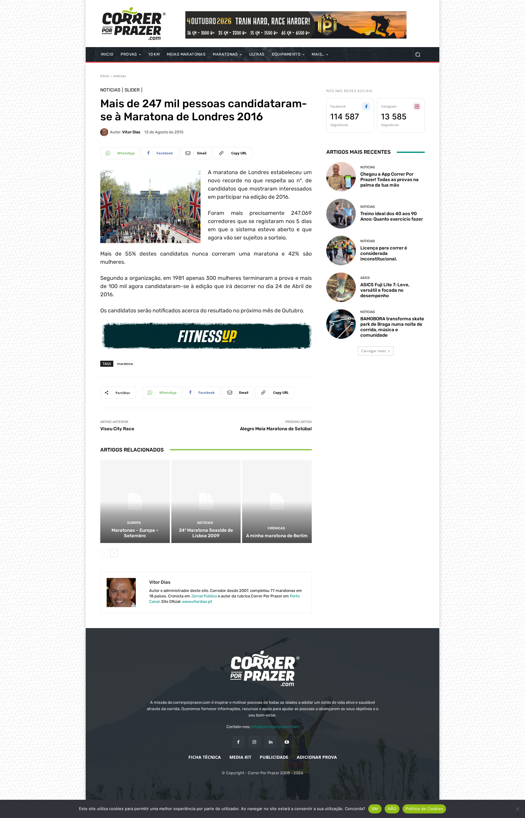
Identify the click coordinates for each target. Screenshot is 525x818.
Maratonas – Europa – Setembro (135, 533)
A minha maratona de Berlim (277, 535)
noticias (119, 75)
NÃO (392, 808)
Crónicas (276, 528)
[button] (417, 54)
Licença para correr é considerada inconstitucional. (383, 253)
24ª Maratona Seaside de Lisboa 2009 (206, 533)
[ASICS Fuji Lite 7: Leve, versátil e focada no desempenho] (341, 287)
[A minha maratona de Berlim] (277, 501)
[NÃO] (517, 809)
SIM (375, 808)
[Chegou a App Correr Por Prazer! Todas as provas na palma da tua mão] (341, 176)
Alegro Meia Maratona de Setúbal (276, 428)
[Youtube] (287, 742)
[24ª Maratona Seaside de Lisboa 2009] (206, 501)
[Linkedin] (270, 742)
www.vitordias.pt (197, 601)
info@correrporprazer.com (275, 726)
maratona (125, 363)
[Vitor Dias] (105, 132)
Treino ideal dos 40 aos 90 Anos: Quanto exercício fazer (391, 216)
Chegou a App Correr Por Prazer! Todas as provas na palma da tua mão (389, 179)
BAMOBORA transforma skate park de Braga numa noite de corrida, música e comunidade (392, 327)
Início (104, 75)
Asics (365, 278)
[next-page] (114, 553)
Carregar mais (373, 350)
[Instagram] (254, 742)
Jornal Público (204, 596)
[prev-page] (104, 553)
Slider (132, 90)
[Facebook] (238, 742)
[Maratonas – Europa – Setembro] (135, 501)
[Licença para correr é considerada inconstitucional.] (341, 250)
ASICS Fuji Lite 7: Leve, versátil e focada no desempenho (385, 290)
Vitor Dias (131, 132)
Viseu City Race (117, 428)
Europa (134, 522)
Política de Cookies (424, 808)
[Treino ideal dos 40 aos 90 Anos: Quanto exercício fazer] (341, 213)
